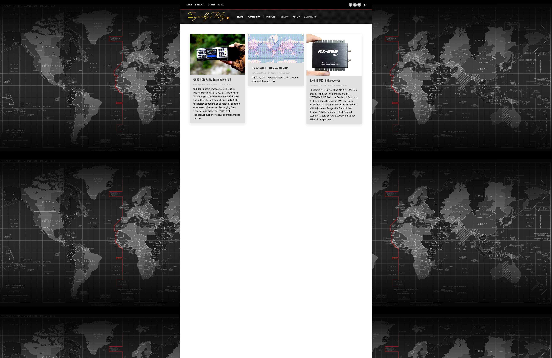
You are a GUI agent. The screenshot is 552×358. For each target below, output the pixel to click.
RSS (222, 5)
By (213, 84)
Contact (211, 5)
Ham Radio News (259, 73)
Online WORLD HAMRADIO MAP (270, 68)
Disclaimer (199, 5)
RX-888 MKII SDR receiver (325, 80)
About (189, 5)
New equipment (199, 84)
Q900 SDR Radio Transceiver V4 (212, 79)
